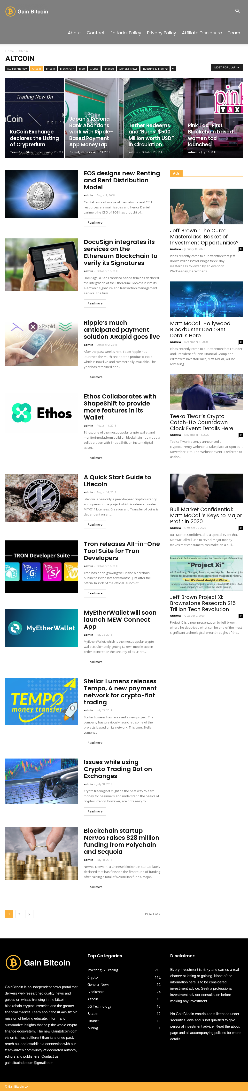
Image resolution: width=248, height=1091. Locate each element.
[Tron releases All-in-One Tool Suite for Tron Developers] (41, 566)
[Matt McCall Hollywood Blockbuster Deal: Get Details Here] (206, 299)
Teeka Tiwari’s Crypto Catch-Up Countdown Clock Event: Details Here (201, 422)
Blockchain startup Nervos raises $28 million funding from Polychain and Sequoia (121, 841)
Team (234, 33)
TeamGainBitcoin (22, 152)
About (74, 33)
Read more (95, 222)
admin (133, 152)
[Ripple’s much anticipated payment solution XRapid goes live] (41, 342)
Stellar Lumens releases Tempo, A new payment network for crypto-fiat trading (120, 692)
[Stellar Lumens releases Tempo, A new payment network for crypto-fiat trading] (41, 701)
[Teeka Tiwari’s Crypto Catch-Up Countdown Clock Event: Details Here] (206, 392)
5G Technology (17, 68)
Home (9, 51)
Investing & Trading (155, 68)
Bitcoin (50, 68)
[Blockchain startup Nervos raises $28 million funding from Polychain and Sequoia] (41, 853)
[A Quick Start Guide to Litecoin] (41, 498)
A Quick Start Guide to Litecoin (117, 480)
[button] (237, 11)
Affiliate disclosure (202, 33)
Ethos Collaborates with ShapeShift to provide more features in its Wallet (120, 407)
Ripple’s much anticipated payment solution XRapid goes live (122, 329)
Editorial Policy (125, 33)
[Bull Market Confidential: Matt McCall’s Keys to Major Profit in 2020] (206, 485)
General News (128, 68)
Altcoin (36, 68)
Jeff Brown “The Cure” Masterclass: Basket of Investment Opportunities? (204, 236)
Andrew (175, 249)
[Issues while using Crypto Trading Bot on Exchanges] (41, 781)
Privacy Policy (161, 33)
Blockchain (67, 68)
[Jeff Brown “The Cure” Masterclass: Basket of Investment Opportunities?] (206, 206)
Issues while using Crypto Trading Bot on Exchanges (118, 769)
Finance (109, 68)
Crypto (94, 68)
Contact (96, 33)
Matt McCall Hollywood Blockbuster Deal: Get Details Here (200, 329)
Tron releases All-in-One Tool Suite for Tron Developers (122, 551)
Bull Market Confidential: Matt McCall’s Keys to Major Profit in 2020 (206, 515)
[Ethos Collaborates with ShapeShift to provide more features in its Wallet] (41, 413)
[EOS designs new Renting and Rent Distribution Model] (41, 194)
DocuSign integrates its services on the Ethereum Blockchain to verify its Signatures (120, 252)
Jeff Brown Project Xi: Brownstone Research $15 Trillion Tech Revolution (203, 603)
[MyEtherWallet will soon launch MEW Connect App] (41, 628)
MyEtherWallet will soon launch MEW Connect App (120, 619)
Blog (82, 68)
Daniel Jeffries (80, 152)
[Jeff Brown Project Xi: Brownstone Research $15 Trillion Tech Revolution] (206, 573)
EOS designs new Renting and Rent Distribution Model (122, 180)
